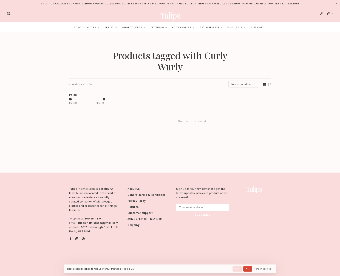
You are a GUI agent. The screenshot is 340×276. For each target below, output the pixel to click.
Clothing (157, 27)
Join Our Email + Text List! (145, 219)
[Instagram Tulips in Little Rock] (76, 239)
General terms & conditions (147, 194)
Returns (133, 207)
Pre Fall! (110, 27)
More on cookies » (263, 268)
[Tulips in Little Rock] (254, 189)
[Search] (9, 14)
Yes (237, 268)
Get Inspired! (209, 27)
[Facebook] (70, 239)
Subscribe (203, 214)
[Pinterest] (83, 239)
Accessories (181, 27)
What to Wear (132, 27)
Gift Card (258, 27)
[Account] (322, 14)
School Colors (85, 27)
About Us (134, 188)
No (247, 268)
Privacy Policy (137, 200)
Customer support (140, 213)
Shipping (134, 225)
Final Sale (235, 27)
